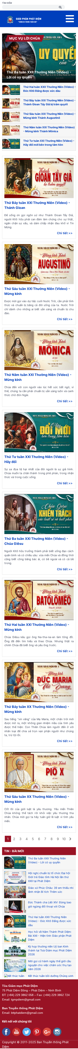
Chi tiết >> (65, 233)
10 (64, 839)
